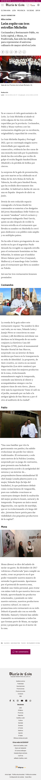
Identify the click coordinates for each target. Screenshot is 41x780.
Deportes (20, 715)
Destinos (20, 730)
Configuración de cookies (17, 777)
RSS (20, 696)
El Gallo (20, 735)
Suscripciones (20, 686)
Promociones (20, 689)
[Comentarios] (24, 52)
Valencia (7, 643)
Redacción (4, 92)
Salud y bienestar (8, 15)
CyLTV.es (20, 755)
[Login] (38, 5)
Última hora (5, 10)
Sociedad (30, 10)
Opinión (20, 733)
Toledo (23, 643)
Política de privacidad (18, 774)
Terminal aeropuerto (17, 1)
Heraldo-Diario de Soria (20, 753)
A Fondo (20, 728)
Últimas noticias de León (21, 738)
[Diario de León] (20, 5)
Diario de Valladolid (20, 748)
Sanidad (20, 723)
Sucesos (20, 725)
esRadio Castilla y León (20, 758)
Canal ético (28, 777)
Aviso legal (8, 774)
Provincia (21, 10)
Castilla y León (20, 718)
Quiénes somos (20, 681)
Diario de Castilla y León (20, 745)
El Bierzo (20, 710)
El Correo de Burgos (20, 750)
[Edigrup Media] (20, 767)
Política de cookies (31, 774)
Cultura (20, 720)
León (14, 10)
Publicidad (20, 683)
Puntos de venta (20, 691)
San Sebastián (15, 643)
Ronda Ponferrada (30, 1)
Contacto (20, 694)
